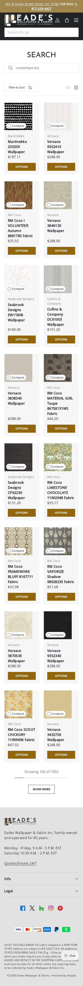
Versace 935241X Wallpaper (55, 146)
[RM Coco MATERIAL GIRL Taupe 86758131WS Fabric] (58, 368)
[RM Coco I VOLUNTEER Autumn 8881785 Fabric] (18, 195)
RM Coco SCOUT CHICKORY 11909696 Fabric (21, 734)
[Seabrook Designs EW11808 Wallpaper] (18, 279)
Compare (18, 126)
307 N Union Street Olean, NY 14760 (32, 4)
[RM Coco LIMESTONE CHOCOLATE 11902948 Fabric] (58, 457)
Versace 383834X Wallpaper (16, 398)
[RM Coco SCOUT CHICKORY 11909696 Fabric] (18, 704)
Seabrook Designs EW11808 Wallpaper (16, 312)
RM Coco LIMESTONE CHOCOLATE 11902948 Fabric (60, 490)
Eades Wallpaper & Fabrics (33, 975)
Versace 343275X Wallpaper (55, 734)
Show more (41, 789)
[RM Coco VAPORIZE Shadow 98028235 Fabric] (58, 541)
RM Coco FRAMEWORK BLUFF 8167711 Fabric (20, 574)
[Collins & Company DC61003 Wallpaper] (58, 279)
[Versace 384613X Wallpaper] (58, 195)
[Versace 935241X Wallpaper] (58, 116)
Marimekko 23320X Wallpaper (17, 146)
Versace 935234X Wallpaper (55, 655)
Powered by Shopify (64, 975)
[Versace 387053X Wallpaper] (18, 625)
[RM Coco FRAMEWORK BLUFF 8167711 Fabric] (18, 541)
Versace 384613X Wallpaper (55, 225)
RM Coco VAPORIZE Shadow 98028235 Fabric (60, 574)
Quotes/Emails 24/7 (20, 863)
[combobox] (41, 32)
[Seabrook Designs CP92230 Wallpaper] (18, 457)
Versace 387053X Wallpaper (16, 655)
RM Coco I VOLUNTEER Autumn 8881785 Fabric (20, 228)
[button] (67, 20)
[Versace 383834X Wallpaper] (18, 368)
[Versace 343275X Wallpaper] (58, 704)
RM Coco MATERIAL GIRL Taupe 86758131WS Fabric (60, 403)
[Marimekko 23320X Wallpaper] (18, 116)
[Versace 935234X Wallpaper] (58, 625)
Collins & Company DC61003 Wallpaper (55, 317)
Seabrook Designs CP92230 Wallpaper (16, 490)
